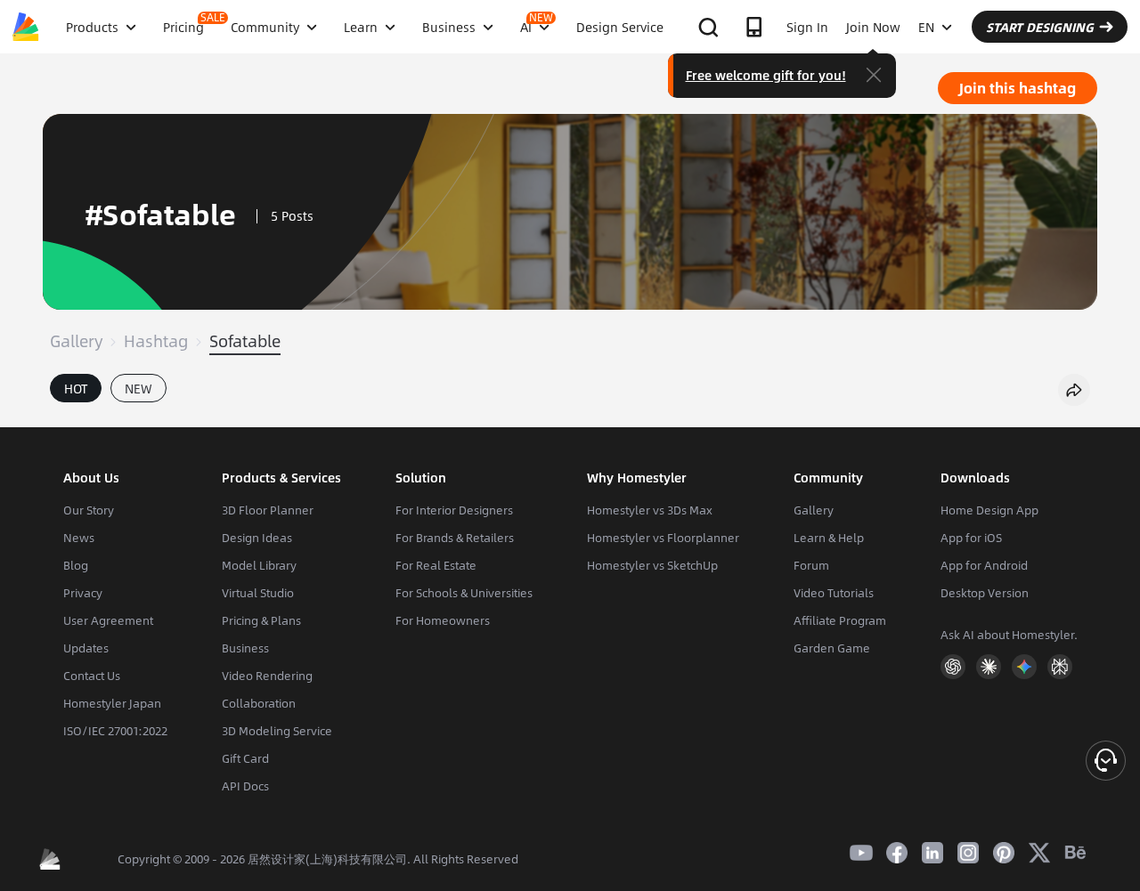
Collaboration (259, 703)
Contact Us (91, 675)
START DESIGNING (1040, 26)
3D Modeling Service (277, 731)
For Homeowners (442, 620)
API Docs (245, 786)
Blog (75, 565)
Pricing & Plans (261, 620)
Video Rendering (267, 675)
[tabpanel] (570, 418)
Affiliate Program (840, 620)
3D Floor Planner (268, 510)
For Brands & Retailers (454, 538)
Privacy (82, 593)
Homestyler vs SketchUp (652, 565)
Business (245, 648)
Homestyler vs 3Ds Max (649, 510)
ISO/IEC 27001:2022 (115, 731)
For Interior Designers (454, 510)
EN (926, 26)
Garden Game (832, 648)
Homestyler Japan (112, 703)
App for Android (984, 565)
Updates (86, 648)
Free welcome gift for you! (766, 75)
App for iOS (971, 538)
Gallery (76, 340)
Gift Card (245, 758)
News (78, 538)
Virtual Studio (258, 593)
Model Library (259, 565)
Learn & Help (829, 538)
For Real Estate (435, 565)
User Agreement (108, 620)
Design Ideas (257, 538)
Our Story (88, 510)
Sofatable (245, 340)
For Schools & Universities (464, 593)
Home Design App (989, 510)
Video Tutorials (834, 593)
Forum (811, 565)
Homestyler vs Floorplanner (663, 538)
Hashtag (156, 340)
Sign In (807, 26)
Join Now (873, 26)
